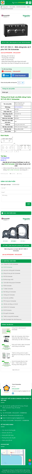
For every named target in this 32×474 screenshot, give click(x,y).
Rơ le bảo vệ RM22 (8, 298)
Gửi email (13, 173)
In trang (20, 173)
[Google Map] (13, 450)
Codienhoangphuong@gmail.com (21, 391)
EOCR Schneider (21, 7)
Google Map (5, 444)
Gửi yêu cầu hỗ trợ (7, 432)
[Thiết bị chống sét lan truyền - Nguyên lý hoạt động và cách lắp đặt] (6, 356)
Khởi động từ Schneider (9, 292)
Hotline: (19, 2)
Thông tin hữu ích (7, 324)
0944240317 (16, 71)
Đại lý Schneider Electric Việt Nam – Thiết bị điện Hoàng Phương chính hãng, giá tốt (20, 363)
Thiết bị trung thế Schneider (10, 316)
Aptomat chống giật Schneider (11, 270)
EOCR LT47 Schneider (9, 307)
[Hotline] (30, 460)
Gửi (28, 204)
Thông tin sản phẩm (8, 89)
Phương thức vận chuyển (9, 437)
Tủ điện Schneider (8, 288)
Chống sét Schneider (9, 295)
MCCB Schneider (7, 276)
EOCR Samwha (7, 310)
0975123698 (8, 413)
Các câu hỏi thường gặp (8, 430)
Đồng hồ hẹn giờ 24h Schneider (11, 273)
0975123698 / (8, 71)
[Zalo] (13, 393)
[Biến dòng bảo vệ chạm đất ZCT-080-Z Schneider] (16, 231)
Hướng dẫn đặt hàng (7, 435)
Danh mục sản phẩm (9, 261)
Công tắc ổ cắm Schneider (10, 264)
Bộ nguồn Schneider (8, 313)
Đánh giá (5, 92)
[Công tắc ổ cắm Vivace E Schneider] (6, 331)
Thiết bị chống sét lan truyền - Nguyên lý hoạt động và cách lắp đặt (21, 354)
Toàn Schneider (16, 384)
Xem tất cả (15, 370)
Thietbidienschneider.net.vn (15, 415)
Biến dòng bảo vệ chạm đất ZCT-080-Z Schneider (16, 249)
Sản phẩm (12, 7)
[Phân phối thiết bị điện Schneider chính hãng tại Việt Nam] (6, 347)
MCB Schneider (7, 285)
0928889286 (23, 413)
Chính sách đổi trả (7, 440)
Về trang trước (4, 173)
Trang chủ (5, 7)
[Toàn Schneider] (6, 388)
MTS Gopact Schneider (9, 301)
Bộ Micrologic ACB (8, 279)
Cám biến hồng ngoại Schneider (12, 282)
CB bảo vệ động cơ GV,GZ (10, 304)
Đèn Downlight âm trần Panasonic (12, 319)
